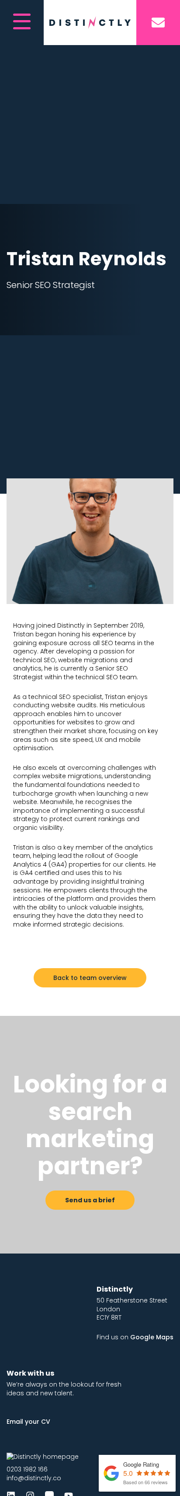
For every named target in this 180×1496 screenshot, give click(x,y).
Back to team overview (90, 977)
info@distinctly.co (34, 1478)
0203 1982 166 (27, 1469)
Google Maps (151, 1337)
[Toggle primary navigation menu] (22, 22)
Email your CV (28, 1421)
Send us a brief (90, 1200)
